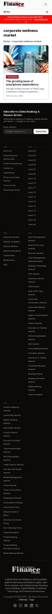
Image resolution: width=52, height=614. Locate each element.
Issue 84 (32, 155)
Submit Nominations (12, 251)
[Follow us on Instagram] (20, 605)
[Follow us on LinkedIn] (31, 605)
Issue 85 (32, 151)
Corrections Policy (11, 507)
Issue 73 (32, 206)
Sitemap (23, 599)
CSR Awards (33, 286)
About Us (7, 151)
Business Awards (35, 253)
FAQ (5, 265)
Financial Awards (11, 532)
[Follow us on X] (37, 605)
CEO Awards (33, 274)
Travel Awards (9, 485)
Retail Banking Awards (13, 553)
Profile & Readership (12, 163)
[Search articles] (46, 4)
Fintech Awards (35, 323)
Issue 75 (32, 197)
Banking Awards (35, 374)
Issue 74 (32, 201)
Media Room (9, 260)
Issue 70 (32, 220)
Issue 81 (31, 169)
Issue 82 (32, 165)
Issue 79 (32, 178)
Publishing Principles (12, 498)
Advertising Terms (11, 190)
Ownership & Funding (12, 503)
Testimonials (9, 255)
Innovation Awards (36, 353)
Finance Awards (35, 394)
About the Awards (11, 237)
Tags (31, 599)
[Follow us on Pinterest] (15, 605)
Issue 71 (31, 215)
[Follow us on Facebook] (26, 605)
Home (6, 41)
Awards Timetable (11, 242)
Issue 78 (32, 183)
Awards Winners (10, 246)
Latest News (9, 173)
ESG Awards (33, 344)
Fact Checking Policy (12, 528)
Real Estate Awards (12, 428)
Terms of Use (9, 185)
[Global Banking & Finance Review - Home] (14, 4)
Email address (9, 127)
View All (32, 224)
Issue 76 (32, 192)
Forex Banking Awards (38, 349)
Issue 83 (32, 160)
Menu (6, 12)
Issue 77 (32, 188)
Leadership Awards (12, 415)
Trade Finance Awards (13, 465)
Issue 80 (32, 174)
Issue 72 (32, 211)
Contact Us (8, 168)
